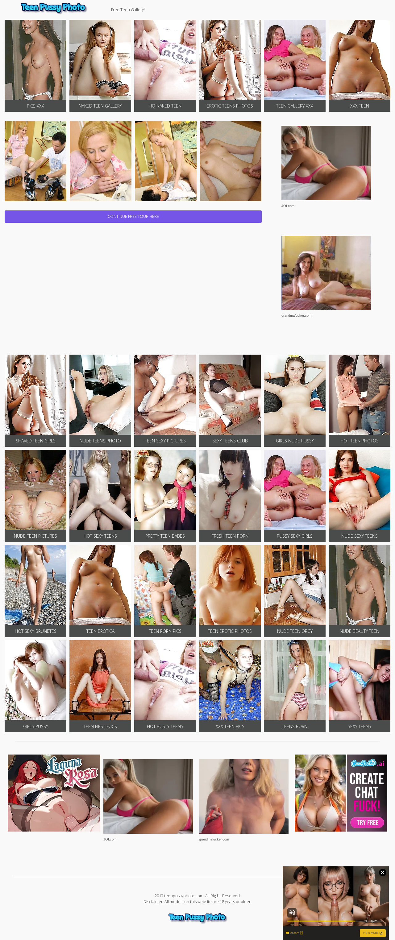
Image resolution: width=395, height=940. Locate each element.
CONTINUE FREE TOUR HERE (133, 216)
